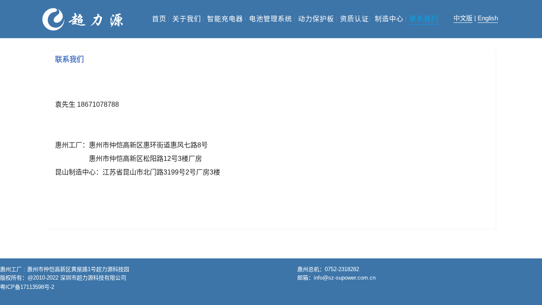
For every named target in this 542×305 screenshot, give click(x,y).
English (488, 18)
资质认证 (354, 18)
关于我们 (186, 18)
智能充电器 (225, 18)
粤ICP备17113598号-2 (27, 287)
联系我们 (423, 18)
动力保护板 (316, 18)
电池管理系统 (270, 18)
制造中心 (389, 18)
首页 (159, 18)
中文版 (463, 18)
